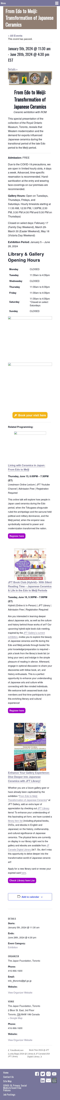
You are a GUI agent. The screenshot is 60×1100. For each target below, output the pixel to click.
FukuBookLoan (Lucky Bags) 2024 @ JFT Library (17, 1053)
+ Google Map (15, 1018)
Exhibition (13, 947)
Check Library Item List (22, 880)
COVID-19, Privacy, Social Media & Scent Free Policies (15, 1088)
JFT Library (43, 808)
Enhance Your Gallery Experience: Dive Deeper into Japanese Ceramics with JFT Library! (29, 777)
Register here (16, 535)
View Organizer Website (20, 992)
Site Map (7, 1081)
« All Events (15, 35)
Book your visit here (32, 415)
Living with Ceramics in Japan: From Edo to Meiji (26, 467)
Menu (3, 3)
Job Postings (9, 1094)
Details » (13, 69)
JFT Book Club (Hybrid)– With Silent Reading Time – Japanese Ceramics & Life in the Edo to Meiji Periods (30, 586)
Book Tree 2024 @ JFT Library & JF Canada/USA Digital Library (38, 1053)
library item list (15, 820)
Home (5, 1072)
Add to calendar (30, 896)
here (23, 872)
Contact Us (8, 1077)
